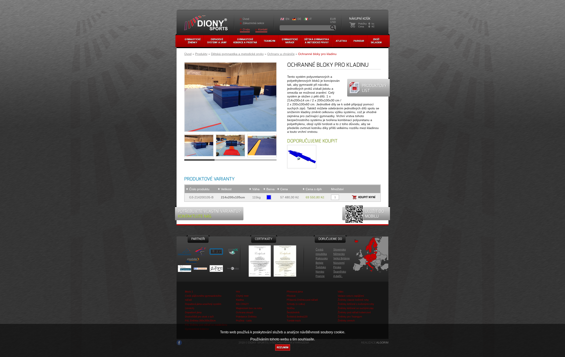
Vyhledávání (333, 27)
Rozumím (282, 347)
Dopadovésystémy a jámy (217, 41)
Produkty (201, 54)
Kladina (240, 299)
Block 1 (189, 291)
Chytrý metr (242, 295)
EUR (333, 19)
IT (310, 19)
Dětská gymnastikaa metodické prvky (316, 41)
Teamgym (269, 41)
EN (287, 19)
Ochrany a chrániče (281, 54)
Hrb (238, 291)
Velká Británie (341, 258)
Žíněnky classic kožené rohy (353, 299)
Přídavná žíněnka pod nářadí (302, 299)
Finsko (337, 267)
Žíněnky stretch (346, 320)
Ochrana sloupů (244, 312)
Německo (339, 254)
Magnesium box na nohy (249, 308)
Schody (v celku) (296, 304)
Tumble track (294, 320)
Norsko (320, 271)
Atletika (341, 41)
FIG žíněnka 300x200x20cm (200, 320)
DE (299, 19)
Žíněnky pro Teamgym (350, 316)
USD (333, 22)
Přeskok (291, 295)
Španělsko (339, 271)
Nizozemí (339, 262)
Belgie (319, 262)
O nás (246, 29)
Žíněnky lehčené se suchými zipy (356, 308)
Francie (320, 276)
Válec (341, 291)
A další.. (338, 276)
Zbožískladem (376, 41)
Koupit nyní (366, 197)
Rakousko (322, 258)
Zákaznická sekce (253, 23)
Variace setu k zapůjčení (351, 295)
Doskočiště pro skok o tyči (199, 316)
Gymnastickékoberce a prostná (245, 41)
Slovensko (339, 249)
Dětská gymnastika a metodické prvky (237, 54)
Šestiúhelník (293, 312)
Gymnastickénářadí (290, 41)
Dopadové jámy (193, 312)
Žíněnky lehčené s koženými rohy (356, 304)
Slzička (290, 308)
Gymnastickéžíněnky (193, 41)
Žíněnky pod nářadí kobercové (354, 312)
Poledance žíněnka (246, 316)
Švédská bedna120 (297, 316)
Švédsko (321, 267)
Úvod (246, 19)
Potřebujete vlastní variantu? (209, 214)
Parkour (359, 41)
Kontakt (262, 29)
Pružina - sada (244, 320)
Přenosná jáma (295, 291)
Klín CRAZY (242, 304)
